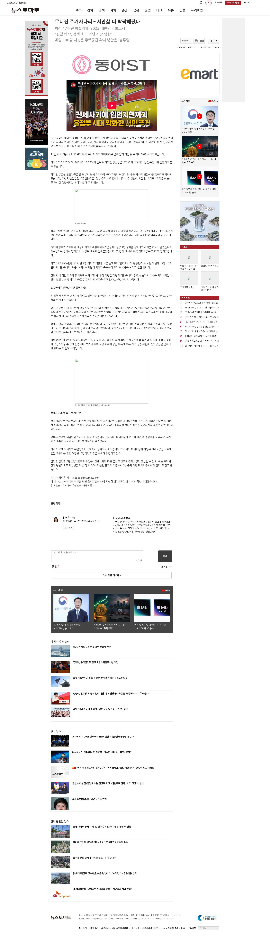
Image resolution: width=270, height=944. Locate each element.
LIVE (208, 3)
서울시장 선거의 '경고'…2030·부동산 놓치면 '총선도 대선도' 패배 (144, 525)
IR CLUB (135, 928)
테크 (159, 10)
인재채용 (94, 928)
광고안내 (105, 928)
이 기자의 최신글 (121, 518)
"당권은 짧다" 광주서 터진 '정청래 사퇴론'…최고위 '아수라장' (143, 522)
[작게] (216, 41)
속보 (79, 10)
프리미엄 (197, 10)
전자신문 (218, 3)
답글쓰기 (186, 41)
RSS (183, 928)
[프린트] (196, 41)
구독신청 (192, 928)
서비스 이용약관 (171, 928)
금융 (136, 10)
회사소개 (83, 928)
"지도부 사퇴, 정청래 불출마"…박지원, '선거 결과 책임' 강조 (142, 528)
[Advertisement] (233, 60)
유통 (171, 10)
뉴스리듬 (186, 101)
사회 (113, 10)
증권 (125, 10)
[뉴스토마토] (25, 10)
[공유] (202, 41)
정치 (90, 10)
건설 (182, 10)
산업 (148, 10)
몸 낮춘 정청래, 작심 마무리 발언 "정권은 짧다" (136, 532)
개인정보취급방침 (120, 928)
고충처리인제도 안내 (151, 928)
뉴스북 (69, 528)
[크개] (211, 41)
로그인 (246, 3)
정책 (102, 10)
